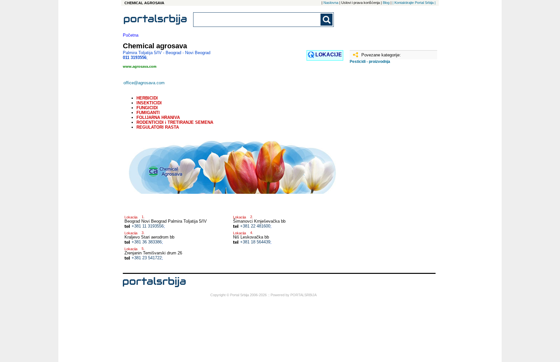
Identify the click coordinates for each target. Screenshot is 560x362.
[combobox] (257, 20)
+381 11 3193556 (148, 226)
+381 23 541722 (147, 257)
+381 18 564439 (255, 241)
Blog (386, 3)
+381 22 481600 (255, 226)
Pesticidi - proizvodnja (370, 61)
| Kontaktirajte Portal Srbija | (414, 3)
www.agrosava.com (140, 66)
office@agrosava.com (144, 82)
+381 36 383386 (147, 241)
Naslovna (330, 3)
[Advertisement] (382, 171)
